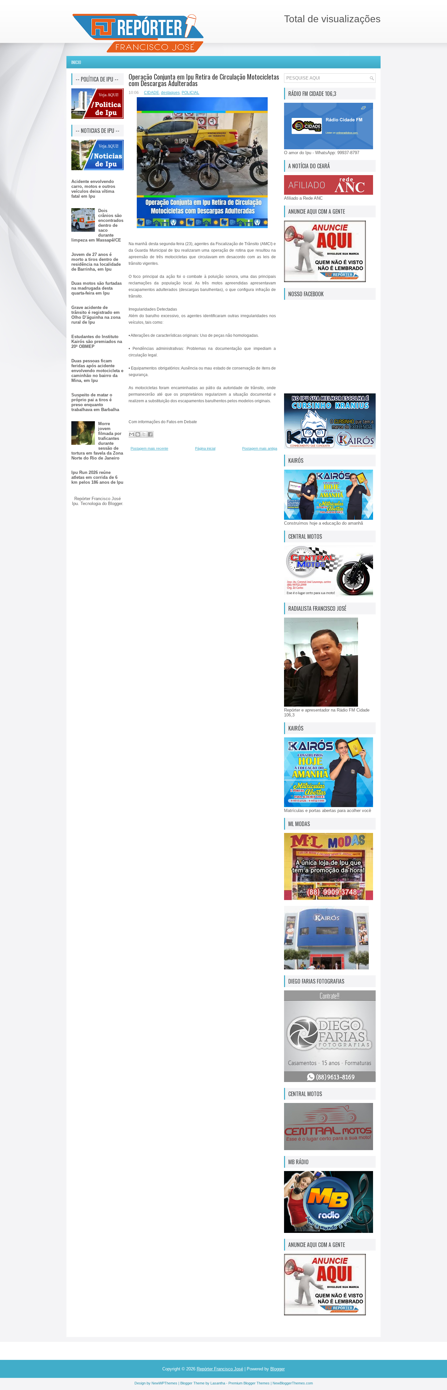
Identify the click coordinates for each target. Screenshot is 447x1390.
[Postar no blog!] (137, 434)
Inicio (76, 62)
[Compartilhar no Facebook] (150, 434)
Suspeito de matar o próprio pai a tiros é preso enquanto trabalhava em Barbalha (95, 402)
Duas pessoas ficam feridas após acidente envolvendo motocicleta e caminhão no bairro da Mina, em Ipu (97, 370)
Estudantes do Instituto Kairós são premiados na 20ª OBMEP (96, 341)
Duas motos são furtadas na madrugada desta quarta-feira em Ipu (96, 288)
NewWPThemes (164, 1383)
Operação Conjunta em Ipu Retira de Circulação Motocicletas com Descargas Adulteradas (204, 79)
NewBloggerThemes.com (293, 1383)
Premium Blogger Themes (249, 1383)
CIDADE (151, 92)
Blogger (115, 503)
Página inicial (205, 448)
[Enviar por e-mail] (131, 434)
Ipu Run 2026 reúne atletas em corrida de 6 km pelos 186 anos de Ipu (97, 477)
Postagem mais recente (149, 448)
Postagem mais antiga (259, 448)
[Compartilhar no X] (144, 434)
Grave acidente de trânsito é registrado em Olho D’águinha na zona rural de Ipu (95, 315)
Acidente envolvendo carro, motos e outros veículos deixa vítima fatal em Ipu (93, 189)
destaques (170, 92)
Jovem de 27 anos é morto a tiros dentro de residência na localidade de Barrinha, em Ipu (96, 262)
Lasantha (217, 1383)
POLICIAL (190, 92)
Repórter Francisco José (220, 1368)
